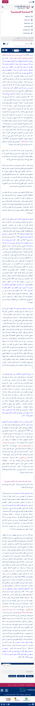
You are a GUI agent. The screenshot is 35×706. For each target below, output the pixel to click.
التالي (4, 665)
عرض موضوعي (26, 29)
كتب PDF (27, 16)
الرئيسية (30, 38)
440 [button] (17, 50)
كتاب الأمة (27, 20)
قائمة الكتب (27, 26)
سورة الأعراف (19, 38)
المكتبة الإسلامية (21, 12)
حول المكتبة (27, 23)
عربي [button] (30, 2)
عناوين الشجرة (12, 676)
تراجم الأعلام (26, 33)
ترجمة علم (21, 676)
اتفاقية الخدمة (21, 685)
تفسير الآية (29, 676)
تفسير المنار (25, 38)
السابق (8, 665)
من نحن (9, 685)
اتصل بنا (15, 685)
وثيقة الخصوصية (30, 685)
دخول (4, 1)
